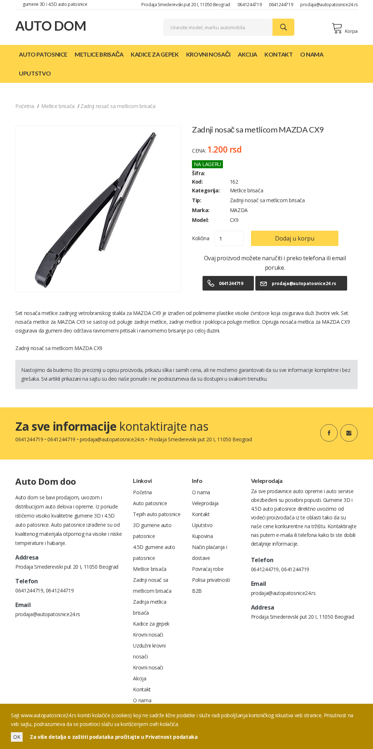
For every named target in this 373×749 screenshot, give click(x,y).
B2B (197, 590)
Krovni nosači (208, 54)
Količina (200, 238)
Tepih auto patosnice (156, 514)
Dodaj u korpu (294, 238)
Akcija (247, 54)
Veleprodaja (205, 503)
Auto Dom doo (45, 481)
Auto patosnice (43, 54)
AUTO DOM (50, 26)
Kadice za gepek (155, 54)
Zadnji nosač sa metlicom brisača (118, 106)
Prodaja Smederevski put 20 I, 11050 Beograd (185, 4)
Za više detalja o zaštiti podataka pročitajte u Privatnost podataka (114, 736)
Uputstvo (35, 73)
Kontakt (278, 54)
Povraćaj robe (207, 568)
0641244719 (249, 4)
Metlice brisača (99, 54)
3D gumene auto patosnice (152, 530)
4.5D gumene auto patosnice (154, 552)
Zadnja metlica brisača (149, 607)
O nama (311, 54)
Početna (24, 106)
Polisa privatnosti (211, 579)
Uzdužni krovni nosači (149, 651)
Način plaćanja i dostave (209, 552)
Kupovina (202, 536)
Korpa (351, 31)
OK (16, 736)
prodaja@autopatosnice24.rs (329, 4)
